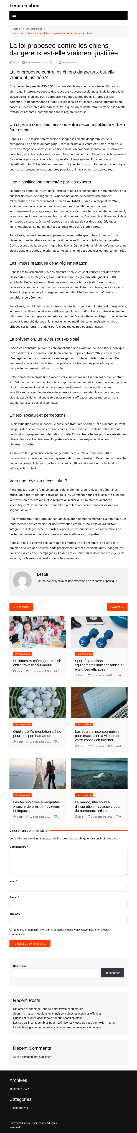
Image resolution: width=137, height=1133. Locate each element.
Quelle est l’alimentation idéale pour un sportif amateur (47, 1018)
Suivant (115, 606)
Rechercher (20, 965)
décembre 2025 (19, 1088)
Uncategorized (70, 62)
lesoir (16, 62)
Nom (13, 881)
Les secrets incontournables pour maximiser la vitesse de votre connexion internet (97, 736)
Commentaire (18, 846)
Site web (14, 913)
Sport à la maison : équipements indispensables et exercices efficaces (99, 665)
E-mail (14, 897)
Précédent (23, 606)
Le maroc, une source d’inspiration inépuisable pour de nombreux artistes (98, 806)
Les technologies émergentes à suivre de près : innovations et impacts (36, 806)
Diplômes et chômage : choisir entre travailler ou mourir (48, 1008)
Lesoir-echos (24, 6)
